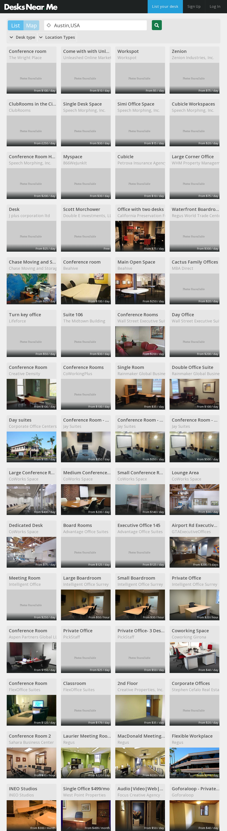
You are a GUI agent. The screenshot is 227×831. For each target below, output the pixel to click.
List (15, 25)
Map (31, 25)
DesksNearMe (30, 6)
